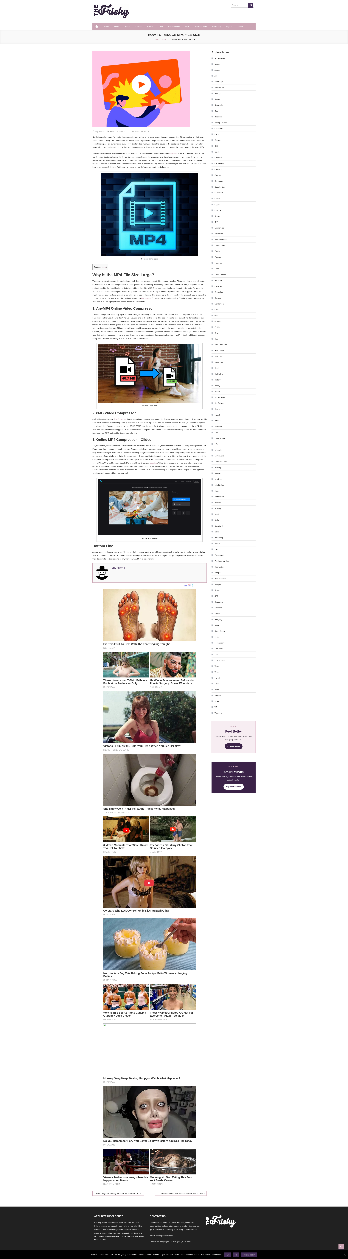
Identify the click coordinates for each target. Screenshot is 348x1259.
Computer (219, 181)
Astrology (219, 82)
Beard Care (219, 87)
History (217, 380)
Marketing (219, 473)
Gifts (216, 310)
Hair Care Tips (221, 345)
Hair (216, 339)
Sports (217, 614)
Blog (216, 111)
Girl (216, 315)
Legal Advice (220, 438)
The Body (219, 649)
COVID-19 (219, 193)
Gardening (219, 304)
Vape (217, 689)
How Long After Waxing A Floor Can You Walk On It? (118, 1193)
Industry (218, 415)
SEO (216, 596)
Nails (217, 520)
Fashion (218, 257)
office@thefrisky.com (164, 1236)
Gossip (217, 321)
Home (106, 26)
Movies (150, 26)
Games (218, 298)
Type (217, 684)
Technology (219, 643)
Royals (229, 26)
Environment (220, 245)
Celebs (139, 26)
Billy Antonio (100, 131)
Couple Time (220, 187)
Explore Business (233, 787)
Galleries (218, 286)
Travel (240, 26)
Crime (217, 199)
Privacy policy (249, 1255)
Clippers (218, 169)
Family (217, 251)
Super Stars (220, 631)
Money (217, 491)
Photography (220, 555)
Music (217, 514)
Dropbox (153, 463)
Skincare (218, 608)
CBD (216, 146)
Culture (218, 210)
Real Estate (219, 567)
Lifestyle (218, 450)
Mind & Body (220, 485)
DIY (216, 222)
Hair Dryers (219, 350)
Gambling (219, 292)
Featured (218, 263)
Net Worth (219, 526)
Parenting (216, 26)
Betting (217, 99)
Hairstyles (219, 362)
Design (217, 216)
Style (187, 26)
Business (218, 117)
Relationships (174, 26)
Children (218, 158)
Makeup (218, 467)
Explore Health (233, 746)
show (104, 267)
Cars (217, 134)
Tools (217, 666)
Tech (217, 637)
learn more (146, 298)
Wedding (218, 713)
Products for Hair (222, 561)
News (116, 26)
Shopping (219, 602)
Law (216, 432)
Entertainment (201, 26)
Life (216, 444)
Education (219, 234)
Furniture (218, 280)
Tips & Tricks (220, 660)
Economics (219, 228)
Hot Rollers (219, 403)
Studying (218, 619)
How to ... (123, 131)
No (236, 1255)
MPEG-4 (173, 153)
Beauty (217, 93)
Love (161, 26)
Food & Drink (220, 274)
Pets (216, 549)
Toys (216, 672)
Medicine (218, 479)
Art (216, 76)
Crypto (217, 204)
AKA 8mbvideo (120, 419)
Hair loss (218, 356)
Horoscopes (220, 397)
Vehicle (218, 695)
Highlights (219, 374)
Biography (219, 105)
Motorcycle (219, 497)
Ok (228, 1255)
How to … (219, 409)
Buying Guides (221, 123)
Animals (218, 64)
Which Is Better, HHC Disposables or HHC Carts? (182, 1193)
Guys (217, 333)
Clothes (218, 175)
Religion (218, 584)
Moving (218, 508)
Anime (217, 70)
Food (217, 269)
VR (216, 707)
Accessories (220, 58)
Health (127, 26)
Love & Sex (219, 456)
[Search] (250, 5)
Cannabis (219, 128)
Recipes (218, 573)
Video (217, 701)
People (217, 543)
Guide (217, 327)
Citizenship (219, 163)
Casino (217, 140)
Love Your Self (221, 462)
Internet (218, 421)
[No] (344, 1254)
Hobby (217, 386)
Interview (218, 426)
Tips (216, 654)
